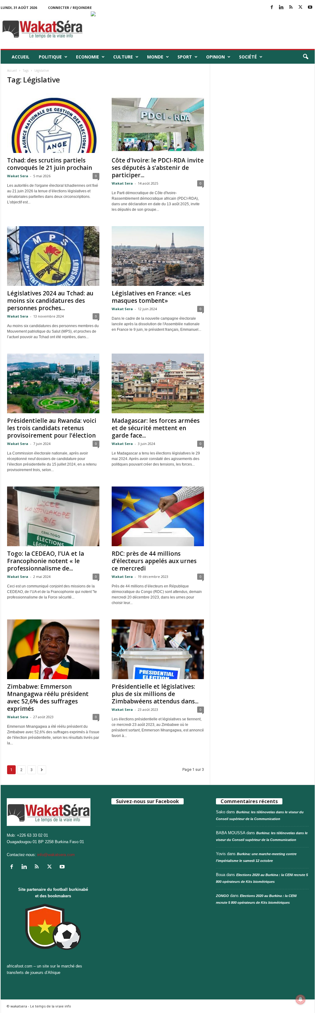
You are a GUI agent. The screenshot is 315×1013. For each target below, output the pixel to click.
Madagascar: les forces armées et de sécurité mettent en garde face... (156, 428)
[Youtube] (310, 7)
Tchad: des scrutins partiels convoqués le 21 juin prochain (49, 164)
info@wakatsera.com (56, 854)
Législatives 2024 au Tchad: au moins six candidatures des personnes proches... (50, 300)
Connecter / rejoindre (70, 7)
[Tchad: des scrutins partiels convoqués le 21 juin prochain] (53, 123)
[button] (305, 57)
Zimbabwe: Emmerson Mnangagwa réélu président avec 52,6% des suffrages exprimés (48, 698)
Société (248, 57)
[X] (300, 7)
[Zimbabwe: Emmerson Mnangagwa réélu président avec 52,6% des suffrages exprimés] (53, 649)
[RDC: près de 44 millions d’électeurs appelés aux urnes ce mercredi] (158, 516)
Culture (123, 57)
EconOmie (87, 57)
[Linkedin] (281, 7)
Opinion (215, 57)
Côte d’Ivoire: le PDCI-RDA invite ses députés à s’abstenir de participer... (158, 167)
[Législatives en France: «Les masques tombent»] (158, 256)
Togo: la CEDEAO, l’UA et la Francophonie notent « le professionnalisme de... (45, 561)
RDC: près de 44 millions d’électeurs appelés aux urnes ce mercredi (154, 561)
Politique (50, 57)
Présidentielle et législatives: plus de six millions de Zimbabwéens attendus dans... (155, 694)
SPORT (184, 57)
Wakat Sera (17, 176)
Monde (155, 57)
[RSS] (291, 7)
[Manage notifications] (300, 999)
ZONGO (222, 896)
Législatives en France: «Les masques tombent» (151, 297)
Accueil (21, 57)
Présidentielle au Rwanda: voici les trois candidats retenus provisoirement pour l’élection (51, 428)
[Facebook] (272, 7)
